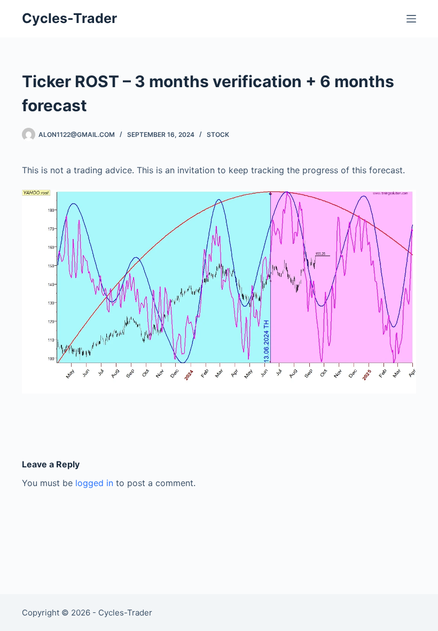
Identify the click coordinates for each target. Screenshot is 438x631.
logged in (94, 483)
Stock (218, 134)
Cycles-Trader (69, 18)
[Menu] (411, 19)
